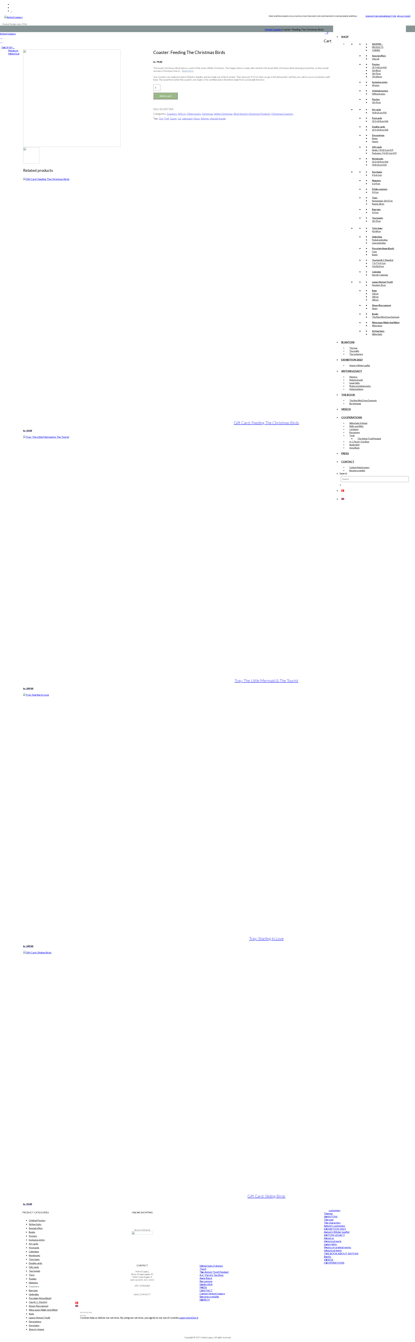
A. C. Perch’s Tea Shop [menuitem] (212, 1275)
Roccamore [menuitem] (206, 1281)
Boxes (375, 138)
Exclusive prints (37, 1239)
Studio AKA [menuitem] (206, 1284)
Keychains (34, 1325)
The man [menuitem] (328, 1219)
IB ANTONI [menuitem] (331, 1216)
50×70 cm (376, 73)
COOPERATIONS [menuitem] (334, 1262)
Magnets (33, 1282)
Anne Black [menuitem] (206, 1278)
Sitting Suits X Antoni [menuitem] (211, 1265)
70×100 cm (377, 76)
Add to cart (166, 95)
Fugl (166, 118)
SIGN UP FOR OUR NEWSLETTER (381, 16)
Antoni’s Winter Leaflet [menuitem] (337, 1231)
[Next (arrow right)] (84, 1315)
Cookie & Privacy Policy (142, 1224)
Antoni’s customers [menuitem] (334, 1225)
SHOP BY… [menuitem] (8, 47)
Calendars (34, 1251)
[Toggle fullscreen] (84, 1312)
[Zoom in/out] (81, 1312)
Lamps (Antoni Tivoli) (39, 1317)
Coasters (277, 29)
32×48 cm (376, 70)
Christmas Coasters (282, 113)
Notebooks (34, 1255)
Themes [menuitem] (328, 1213)
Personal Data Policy (142, 1221)
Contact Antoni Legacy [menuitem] (212, 1293)
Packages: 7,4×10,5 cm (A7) (384, 153)
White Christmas (223, 113)
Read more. (188, 70)
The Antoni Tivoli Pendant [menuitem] (214, 1271)
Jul (179, 118)
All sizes (375, 85)
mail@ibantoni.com (142, 1291)
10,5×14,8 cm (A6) (380, 121)
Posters (33, 1236)
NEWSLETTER (142, 1242)
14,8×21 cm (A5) (379, 112)
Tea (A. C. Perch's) (38, 1302)
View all (375, 59)
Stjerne (205, 118)
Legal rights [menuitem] (330, 1244)
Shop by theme (36, 1329)
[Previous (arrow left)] (81, 1315)
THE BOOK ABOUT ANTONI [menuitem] (341, 1253)
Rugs (31, 1313)
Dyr (161, 118)
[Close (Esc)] (90, 1312)
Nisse (196, 118)
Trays (32, 1274)
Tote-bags (34, 1259)
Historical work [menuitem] (332, 1241)
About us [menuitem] (329, 1238)
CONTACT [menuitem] (206, 1290)
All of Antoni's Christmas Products (251, 113)
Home (268, 29)
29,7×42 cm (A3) (379, 67)
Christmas (207, 113)
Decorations (35, 1321)
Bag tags (33, 1290)
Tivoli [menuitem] (203, 1268)
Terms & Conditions (142, 1218)
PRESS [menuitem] (203, 1287)
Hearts (375, 141)
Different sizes (378, 94)
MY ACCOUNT (404, 16)
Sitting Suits (35, 1224)
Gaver (173, 118)
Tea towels (34, 1271)
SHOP (345, 36)
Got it (195, 1317)
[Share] (87, 1312)
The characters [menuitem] (332, 1222)
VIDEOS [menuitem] (328, 1259)
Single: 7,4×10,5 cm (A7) (382, 150)
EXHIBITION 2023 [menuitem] (335, 1228)
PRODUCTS (377, 47)
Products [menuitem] (13, 50)
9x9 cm (182, 113)
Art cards (33, 1243)
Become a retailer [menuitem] (209, 1296)
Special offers (36, 1228)
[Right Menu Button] (1, 37)
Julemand (187, 118)
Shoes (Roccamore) (38, 1306)
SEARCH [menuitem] (205, 1299)
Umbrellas (34, 1294)
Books (32, 1232)
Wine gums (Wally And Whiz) (43, 1309)
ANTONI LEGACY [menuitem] (334, 1234)
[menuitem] (76, 1302)
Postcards (34, 1247)
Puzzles (32, 1278)
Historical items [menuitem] (333, 1250)
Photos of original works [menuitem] (337, 1247)
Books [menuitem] (327, 1256)
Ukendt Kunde (218, 118)
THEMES (376, 50)
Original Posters (37, 1220)
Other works (194, 113)
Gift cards (34, 1267)
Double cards (35, 1263)
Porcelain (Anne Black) (40, 1298)
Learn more (185, 1317)
